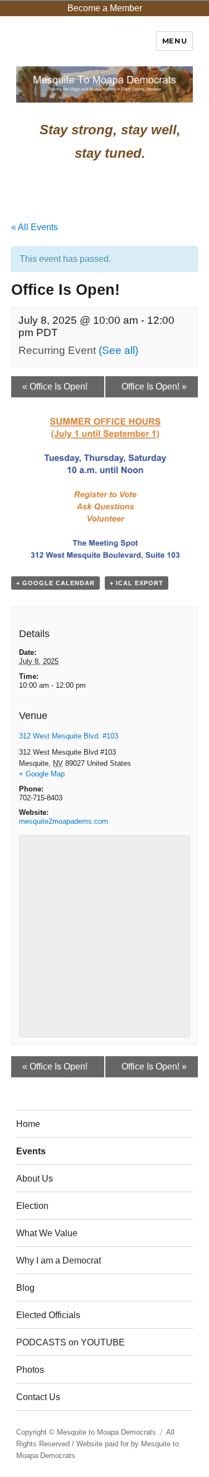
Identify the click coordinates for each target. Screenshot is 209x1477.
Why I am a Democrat (58, 1260)
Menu (174, 40)
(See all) (118, 350)
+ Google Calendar (55, 583)
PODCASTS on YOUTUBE (70, 1342)
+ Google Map (42, 774)
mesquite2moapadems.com (63, 821)
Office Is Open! (55, 386)
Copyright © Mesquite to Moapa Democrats (86, 1432)
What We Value (46, 1233)
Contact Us (38, 1397)
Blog (25, 1288)
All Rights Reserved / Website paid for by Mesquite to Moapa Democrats (97, 1444)
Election (32, 1206)
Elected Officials (48, 1315)
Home (28, 1124)
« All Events (34, 227)
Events (31, 1151)
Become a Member (104, 8)
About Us (34, 1178)
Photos (30, 1369)
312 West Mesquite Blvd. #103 (68, 736)
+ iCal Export (136, 583)
